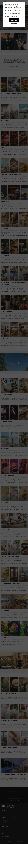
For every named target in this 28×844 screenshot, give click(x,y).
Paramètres (14, 23)
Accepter (14, 20)
